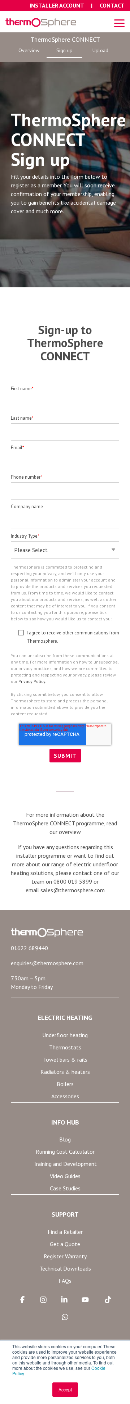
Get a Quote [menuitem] (65, 1244)
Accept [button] (65, 1389)
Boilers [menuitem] (65, 1084)
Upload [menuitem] (100, 50)
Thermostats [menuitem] (65, 1047)
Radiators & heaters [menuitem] (65, 1071)
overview (70, 831)
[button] (119, 22)
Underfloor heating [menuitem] (65, 1035)
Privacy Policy (31, 681)
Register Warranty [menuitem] (65, 1256)
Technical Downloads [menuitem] (65, 1268)
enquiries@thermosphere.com (47, 963)
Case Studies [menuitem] (65, 1188)
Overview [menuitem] (28, 50)
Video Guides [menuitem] (65, 1176)
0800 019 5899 (72, 881)
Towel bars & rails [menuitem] (65, 1059)
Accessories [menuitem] (65, 1096)
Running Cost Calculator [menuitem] (65, 1151)
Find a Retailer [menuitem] (65, 1231)
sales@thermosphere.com (72, 890)
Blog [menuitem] (65, 1139)
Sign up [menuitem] (64, 50)
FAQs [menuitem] (65, 1280)
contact (82, 872)
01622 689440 (29, 948)
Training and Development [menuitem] (65, 1163)
